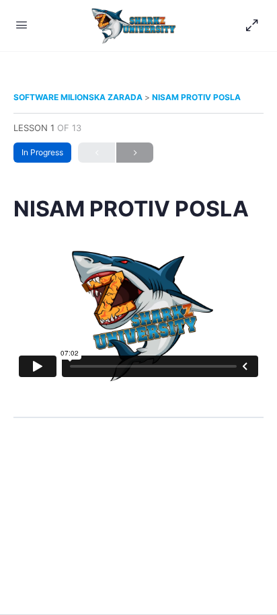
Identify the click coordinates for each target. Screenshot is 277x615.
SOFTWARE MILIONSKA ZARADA (79, 97)
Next (134, 152)
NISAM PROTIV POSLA (196, 97)
